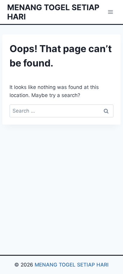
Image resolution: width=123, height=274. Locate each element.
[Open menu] (110, 11)
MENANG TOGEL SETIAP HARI (72, 265)
